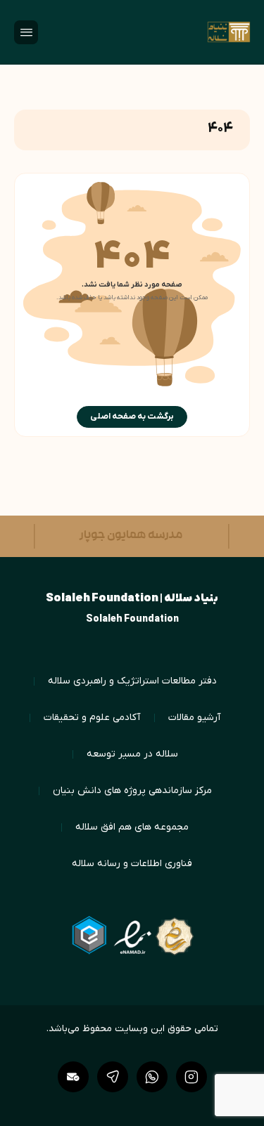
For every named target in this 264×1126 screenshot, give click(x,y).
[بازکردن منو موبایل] (26, 32)
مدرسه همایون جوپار (122, 536)
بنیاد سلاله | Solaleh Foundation (132, 598)
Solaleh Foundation (132, 619)
